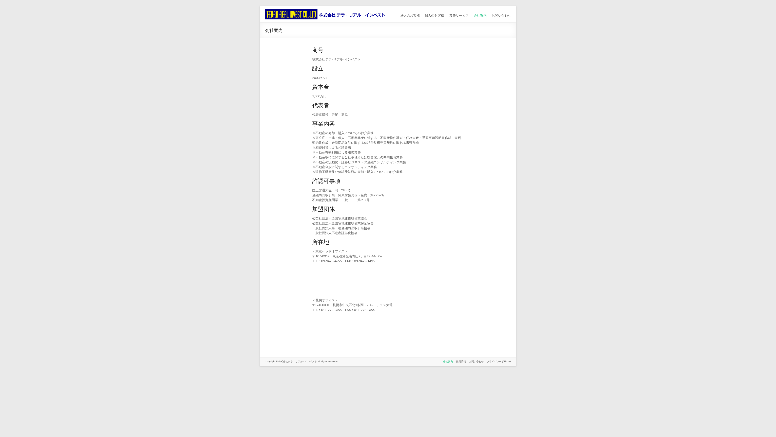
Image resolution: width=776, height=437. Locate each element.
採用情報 (461, 361)
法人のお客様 (410, 15)
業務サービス (459, 15)
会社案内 (480, 15)
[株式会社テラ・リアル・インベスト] (325, 11)
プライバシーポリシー (499, 361)
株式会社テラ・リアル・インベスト (297, 361)
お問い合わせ (501, 15)
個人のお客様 (434, 15)
